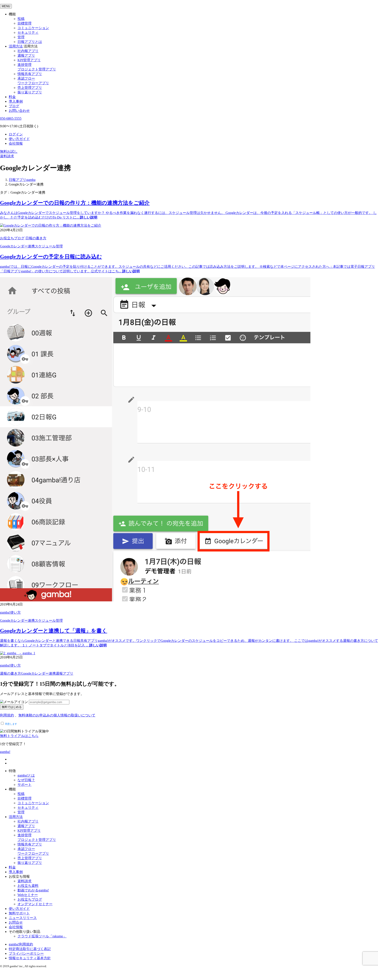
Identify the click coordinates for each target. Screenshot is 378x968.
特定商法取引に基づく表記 (30, 949)
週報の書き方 (10, 673)
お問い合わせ (19, 110)
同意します (10, 724)
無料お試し (9, 151)
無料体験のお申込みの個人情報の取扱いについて (56, 715)
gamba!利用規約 (21, 944)
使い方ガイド (19, 139)
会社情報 (16, 143)
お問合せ (16, 922)
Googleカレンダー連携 (17, 246)
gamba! (5, 752)
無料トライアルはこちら (19, 736)
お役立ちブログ (12, 238)
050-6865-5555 (10, 118)
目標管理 (25, 23)
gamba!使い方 (10, 612)
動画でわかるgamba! (33, 890)
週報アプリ (26, 55)
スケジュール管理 (49, 246)
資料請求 (7, 156)
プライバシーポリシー (26, 953)
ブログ (14, 106)
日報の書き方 (35, 238)
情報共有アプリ (30, 74)
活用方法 (16, 817)
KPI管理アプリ (29, 60)
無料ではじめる (12, 707)
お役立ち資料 (28, 885)
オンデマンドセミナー (35, 904)
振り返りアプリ (30, 92)
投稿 (21, 19)
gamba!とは (26, 775)
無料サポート (19, 913)
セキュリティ (28, 32)
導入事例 (16, 101)
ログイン (16, 134)
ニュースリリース (23, 918)
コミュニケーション (33, 28)
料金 (12, 97)
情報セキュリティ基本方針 (30, 958)
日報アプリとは (30, 42)
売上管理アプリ (30, 87)
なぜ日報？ (26, 780)
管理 (21, 37)
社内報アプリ (28, 51)
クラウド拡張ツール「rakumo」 (42, 936)
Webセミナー (28, 895)
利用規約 (7, 715)
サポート (25, 784)
